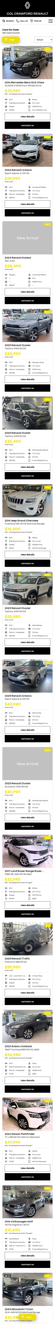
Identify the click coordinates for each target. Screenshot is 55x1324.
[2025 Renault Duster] (27, 325)
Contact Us (27, 125)
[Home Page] (27, 5)
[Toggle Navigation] (50, 21)
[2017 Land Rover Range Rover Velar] (27, 851)
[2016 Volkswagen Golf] (27, 1201)
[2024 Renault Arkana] (27, 150)
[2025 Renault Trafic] (27, 939)
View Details (27, 116)
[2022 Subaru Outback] (27, 1026)
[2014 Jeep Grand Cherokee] (27, 500)
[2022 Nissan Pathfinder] (27, 1114)
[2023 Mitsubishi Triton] (27, 1289)
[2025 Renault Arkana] (27, 676)
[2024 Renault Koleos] (27, 237)
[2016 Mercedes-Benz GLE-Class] (27, 62)
